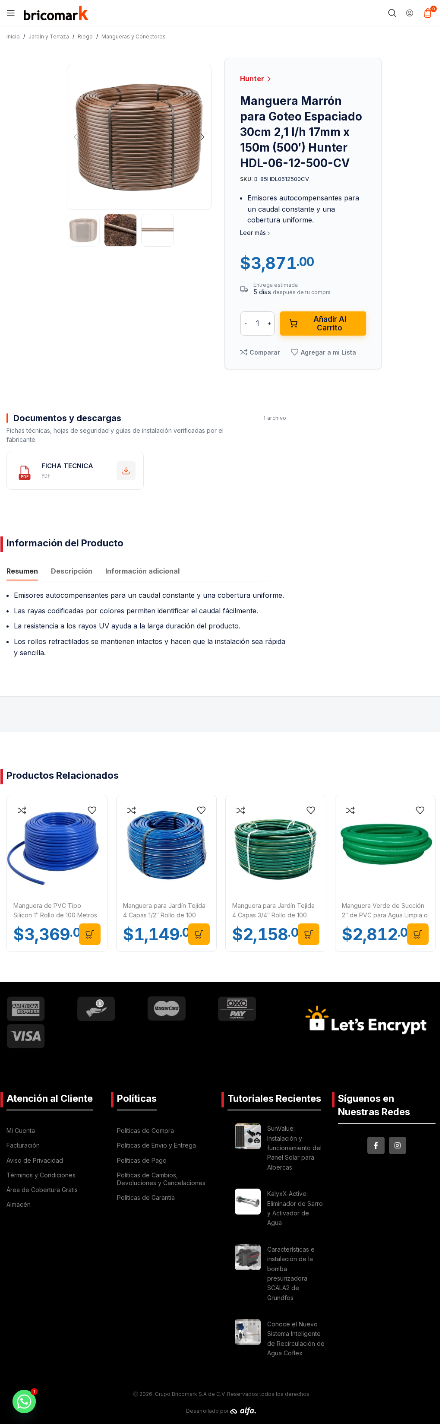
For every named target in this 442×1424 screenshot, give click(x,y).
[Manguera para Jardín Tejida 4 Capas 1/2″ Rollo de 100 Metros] (167, 845)
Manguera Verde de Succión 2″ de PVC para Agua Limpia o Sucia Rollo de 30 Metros (385, 915)
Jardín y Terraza (48, 36)
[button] (75, 137)
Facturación (23, 1145)
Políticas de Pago (142, 1160)
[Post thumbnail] (248, 1149)
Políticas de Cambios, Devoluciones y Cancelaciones (161, 1178)
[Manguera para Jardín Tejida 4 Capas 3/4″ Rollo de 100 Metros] (276, 845)
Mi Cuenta (20, 1130)
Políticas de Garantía (146, 1197)
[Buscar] (392, 13)
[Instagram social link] (397, 1145)
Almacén (18, 1204)
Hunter (253, 78)
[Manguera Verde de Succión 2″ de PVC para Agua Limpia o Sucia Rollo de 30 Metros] (385, 845)
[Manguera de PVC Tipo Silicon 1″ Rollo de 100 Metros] (57, 845)
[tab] (22, 572)
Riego (85, 36)
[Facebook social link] (376, 1145)
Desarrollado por (208, 1411)
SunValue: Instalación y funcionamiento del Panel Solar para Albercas (294, 1148)
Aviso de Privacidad (34, 1160)
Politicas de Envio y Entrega (156, 1145)
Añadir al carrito (329, 323)
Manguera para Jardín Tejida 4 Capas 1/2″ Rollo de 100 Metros (164, 915)
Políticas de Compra (145, 1130)
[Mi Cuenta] (409, 13)
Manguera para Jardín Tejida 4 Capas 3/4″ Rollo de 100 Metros (273, 915)
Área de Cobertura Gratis (42, 1189)
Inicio (13, 36)
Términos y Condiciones (41, 1175)
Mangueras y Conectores (133, 36)
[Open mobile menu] (10, 13)
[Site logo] (56, 12)
